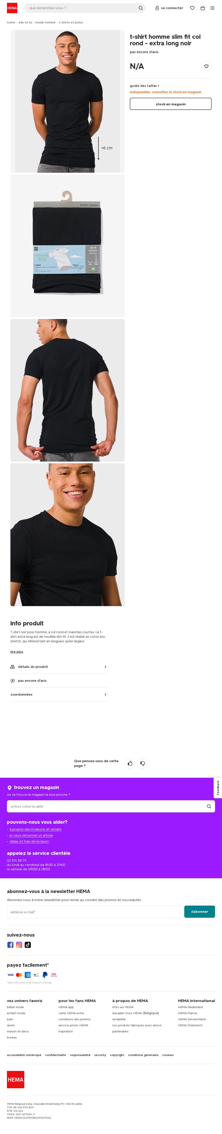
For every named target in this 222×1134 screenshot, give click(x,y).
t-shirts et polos (71, 22)
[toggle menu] (212, 8)
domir (11, 1025)
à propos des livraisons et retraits (36, 829)
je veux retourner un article (31, 835)
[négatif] (142, 763)
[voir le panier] (203, 8)
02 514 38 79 (16, 860)
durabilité (119, 1019)
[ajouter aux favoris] (206, 66)
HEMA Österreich (190, 1025)
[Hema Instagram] (19, 945)
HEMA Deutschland (192, 1019)
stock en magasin (171, 104)
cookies (168, 1055)
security (100, 1055)
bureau (12, 1037)
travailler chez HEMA (127, 1013)
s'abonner (199, 911)
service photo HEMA (73, 1025)
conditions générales (143, 1055)
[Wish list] (192, 8)
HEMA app (66, 1007)
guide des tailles (143, 86)
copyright (117, 1055)
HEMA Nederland (190, 1007)
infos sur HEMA (123, 1007)
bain (10, 1019)
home (11, 22)
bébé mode (15, 1007)
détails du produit (33, 667)
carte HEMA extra (71, 1013)
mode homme (45, 22)
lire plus (16, 652)
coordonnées (21, 694)
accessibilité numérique (24, 1055)
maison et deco (18, 1031)
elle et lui (25, 22)
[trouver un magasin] (209, 806)
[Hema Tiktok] (28, 945)
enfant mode (16, 1013)
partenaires (120, 1031)
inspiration (66, 1031)
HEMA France (187, 1013)
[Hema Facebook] (10, 945)
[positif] (130, 763)
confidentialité (55, 1055)
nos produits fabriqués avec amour (137, 1025)
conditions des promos (75, 1019)
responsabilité (80, 1055)
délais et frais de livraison (29, 841)
